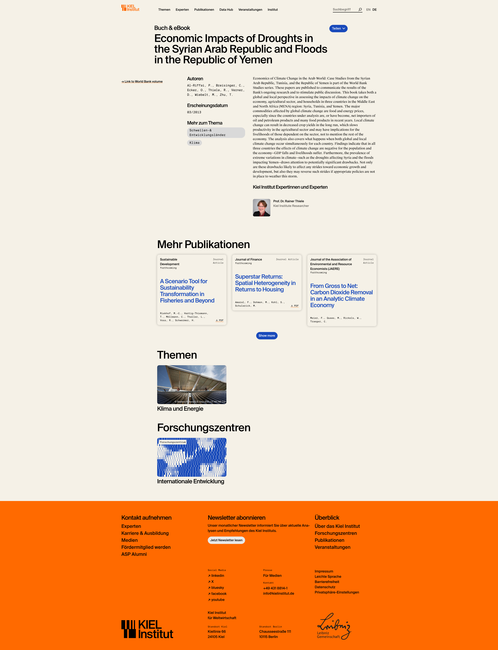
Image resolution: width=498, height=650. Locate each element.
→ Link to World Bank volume (142, 81)
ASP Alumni (134, 554)
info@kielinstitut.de (278, 593)
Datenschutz (325, 587)
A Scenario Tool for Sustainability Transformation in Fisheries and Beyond (187, 291)
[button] (164, 10)
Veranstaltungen (333, 547)
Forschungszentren (336, 533)
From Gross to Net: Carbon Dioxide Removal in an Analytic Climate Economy (341, 295)
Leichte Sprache (328, 576)
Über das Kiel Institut (337, 526)
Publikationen (329, 540)
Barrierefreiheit (327, 581)
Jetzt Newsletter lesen (226, 540)
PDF (221, 320)
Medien (129, 540)
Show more (267, 336)
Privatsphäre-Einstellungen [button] (337, 592)
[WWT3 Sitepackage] (136, 8)
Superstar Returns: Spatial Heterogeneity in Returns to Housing (265, 283)
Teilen (336, 28)
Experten (131, 526)
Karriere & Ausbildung (145, 533)
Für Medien (272, 575)
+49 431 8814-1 (275, 588)
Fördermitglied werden (146, 547)
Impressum (324, 571)
